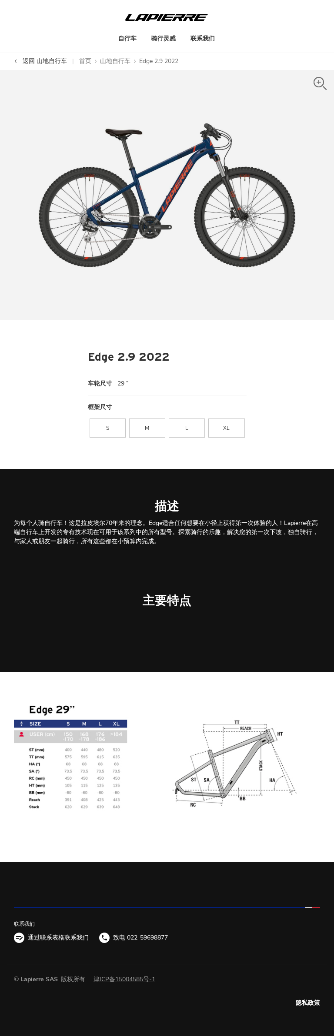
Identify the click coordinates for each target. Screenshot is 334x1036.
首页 (85, 61)
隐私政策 (308, 1003)
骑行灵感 (163, 38)
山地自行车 (115, 61)
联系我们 (202, 38)
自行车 (127, 38)
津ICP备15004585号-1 (124, 979)
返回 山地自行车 (44, 61)
